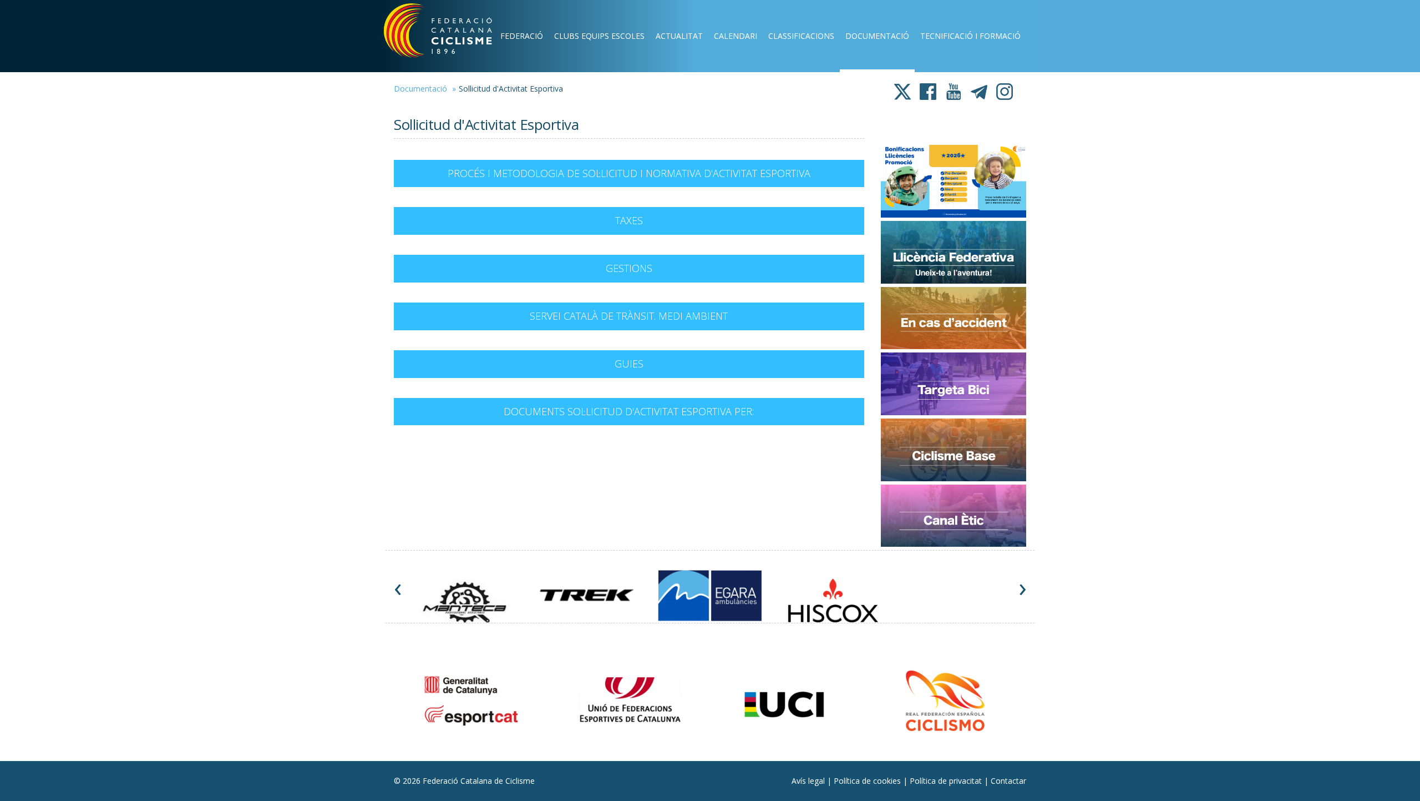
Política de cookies (868, 780)
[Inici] (452, 33)
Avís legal (809, 780)
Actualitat (679, 36)
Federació (521, 36)
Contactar (1008, 780)
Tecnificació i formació (970, 36)
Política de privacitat (947, 780)
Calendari (735, 36)
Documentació (877, 36)
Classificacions (801, 36)
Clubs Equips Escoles (599, 36)
